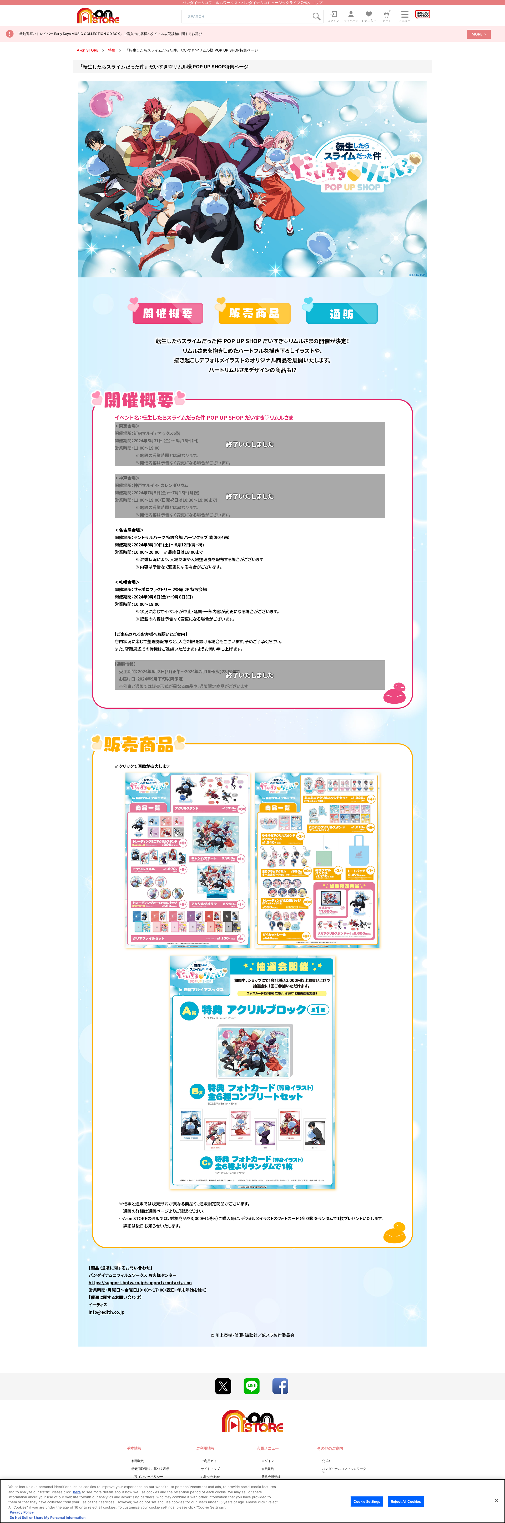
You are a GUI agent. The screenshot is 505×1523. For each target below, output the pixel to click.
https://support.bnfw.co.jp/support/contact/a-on (140, 1282)
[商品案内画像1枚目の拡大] (187, 859)
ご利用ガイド (210, 1461)
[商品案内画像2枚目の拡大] (317, 859)
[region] (252, 1501)
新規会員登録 (270, 1477)
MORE (477, 34)
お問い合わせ (210, 1477)
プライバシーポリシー (147, 1477)
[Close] (496, 1500)
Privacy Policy (22, 1512)
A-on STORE (87, 50)
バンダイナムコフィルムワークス (344, 1470)
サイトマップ (210, 1469)
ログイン (267, 1461)
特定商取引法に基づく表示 (150, 1469)
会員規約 (267, 1469)
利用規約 (138, 1461)
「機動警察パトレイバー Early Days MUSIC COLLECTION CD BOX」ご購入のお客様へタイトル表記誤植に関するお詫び (109, 34)
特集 (111, 50)
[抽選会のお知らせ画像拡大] (252, 1072)
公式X (326, 1461)
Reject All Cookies (406, 1501)
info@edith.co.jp (106, 1312)
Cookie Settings (367, 1501)
